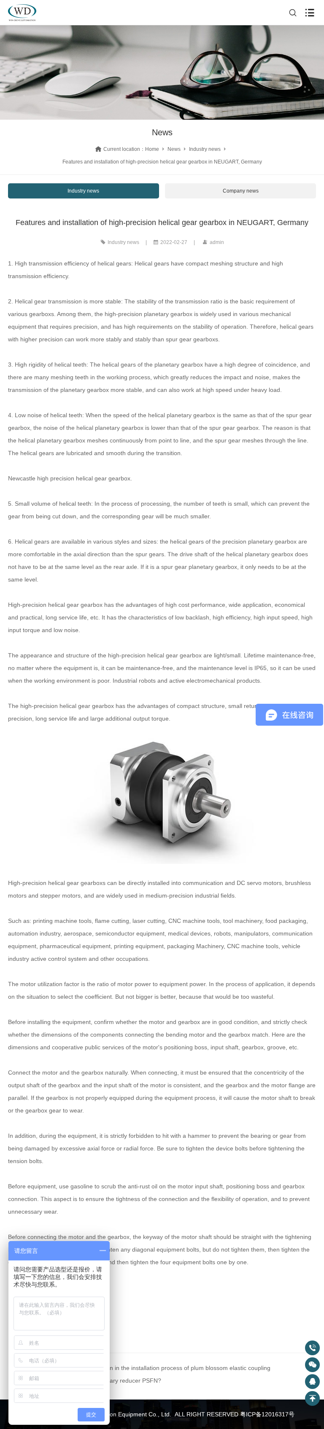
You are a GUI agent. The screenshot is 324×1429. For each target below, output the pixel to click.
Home (152, 149)
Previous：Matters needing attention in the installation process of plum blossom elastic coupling (143, 1368)
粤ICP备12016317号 (267, 1414)
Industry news (205, 149)
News (174, 149)
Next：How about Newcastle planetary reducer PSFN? (88, 1380)
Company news (241, 191)
